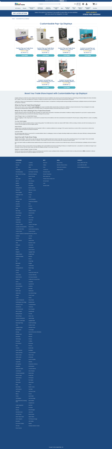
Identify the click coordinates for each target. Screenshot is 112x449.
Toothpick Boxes (32, 304)
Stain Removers (19, 412)
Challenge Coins (19, 194)
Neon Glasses (32, 370)
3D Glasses (31, 377)
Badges (30, 263)
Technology (18, 338)
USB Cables (31, 421)
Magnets (18, 251)
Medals (30, 238)
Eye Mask (30, 288)
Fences (17, 409)
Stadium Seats (32, 325)
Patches (17, 165)
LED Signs (18, 201)
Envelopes (18, 245)
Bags (30, 167)
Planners (30, 336)
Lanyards (18, 203)
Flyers (17, 247)
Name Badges (32, 409)
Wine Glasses (19, 213)
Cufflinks (30, 341)
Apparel (30, 222)
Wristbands (31, 290)
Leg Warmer (31, 284)
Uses (44, 183)
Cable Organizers (19, 405)
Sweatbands (31, 311)
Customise (24, 55)
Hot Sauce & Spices (33, 277)
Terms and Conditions (61, 167)
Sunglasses (18, 219)
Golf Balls (30, 389)
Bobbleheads (31, 302)
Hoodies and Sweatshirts (21, 226)
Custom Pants (19, 231)
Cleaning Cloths (19, 304)
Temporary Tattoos (33, 233)
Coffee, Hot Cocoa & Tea (34, 279)
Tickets (30, 297)
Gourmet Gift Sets (32, 274)
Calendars (31, 306)
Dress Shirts (31, 226)
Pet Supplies (18, 364)
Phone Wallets (19, 192)
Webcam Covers (32, 190)
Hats (17, 167)
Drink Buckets (31, 366)
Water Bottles (31, 213)
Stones (30, 393)
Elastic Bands (31, 414)
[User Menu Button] (83, 4)
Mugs (17, 208)
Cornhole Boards (19, 309)
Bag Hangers (18, 329)
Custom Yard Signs (33, 224)
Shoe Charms (31, 249)
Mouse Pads (18, 162)
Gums (17, 281)
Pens (30, 203)
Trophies (17, 265)
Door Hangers (32, 309)
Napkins (17, 183)
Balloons (30, 215)
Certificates (31, 265)
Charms (17, 348)
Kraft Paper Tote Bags (33, 171)
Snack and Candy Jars (33, 272)
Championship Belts (20, 373)
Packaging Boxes (19, 267)
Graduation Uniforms (33, 364)
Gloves (17, 238)
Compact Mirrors (32, 368)
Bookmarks (31, 348)
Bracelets (18, 421)
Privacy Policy (59, 162)
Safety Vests (18, 357)
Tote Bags (18, 169)
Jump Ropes (18, 370)
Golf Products (19, 389)
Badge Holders (19, 254)
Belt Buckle (18, 263)
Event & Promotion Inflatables (35, 332)
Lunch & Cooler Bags (20, 320)
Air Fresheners (19, 240)
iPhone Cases (19, 375)
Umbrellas (31, 281)
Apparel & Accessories (48, 8)
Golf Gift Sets (18, 414)
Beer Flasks (18, 386)
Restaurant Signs (19, 368)
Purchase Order (46, 171)
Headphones (31, 402)
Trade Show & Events (32, 8)
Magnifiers (18, 366)
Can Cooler (31, 217)
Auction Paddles (32, 359)
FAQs (44, 167)
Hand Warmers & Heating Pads (21, 401)
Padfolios (18, 235)
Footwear (31, 407)
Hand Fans (31, 219)
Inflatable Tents (32, 327)
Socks (30, 197)
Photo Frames (19, 428)
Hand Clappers (19, 419)
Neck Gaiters (18, 284)
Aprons (17, 181)
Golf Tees (18, 391)
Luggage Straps (19, 327)
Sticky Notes (31, 240)
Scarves (17, 258)
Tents (17, 325)
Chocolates (18, 274)
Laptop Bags (31, 318)
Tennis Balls (18, 359)
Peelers (30, 423)
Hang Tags (31, 261)
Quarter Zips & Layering (34, 229)
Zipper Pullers (31, 416)
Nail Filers (30, 405)
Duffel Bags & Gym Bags (21, 302)
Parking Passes (19, 313)
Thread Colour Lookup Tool (48, 178)
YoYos (30, 384)
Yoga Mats (18, 361)
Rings (17, 384)
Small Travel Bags (32, 322)
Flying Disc (18, 190)
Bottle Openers (32, 187)
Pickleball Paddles (19, 256)
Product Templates (47, 174)
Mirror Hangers (19, 311)
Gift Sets (17, 425)
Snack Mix (18, 279)
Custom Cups (19, 199)
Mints (30, 270)
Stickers (30, 178)
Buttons (30, 206)
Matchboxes (18, 306)
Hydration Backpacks (20, 318)
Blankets (30, 256)
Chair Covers (31, 295)
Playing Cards (19, 334)
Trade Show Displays (33, 201)
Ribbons (30, 192)
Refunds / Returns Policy (62, 165)
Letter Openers (19, 350)
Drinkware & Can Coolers (40, 8)
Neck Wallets (31, 400)
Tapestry (30, 334)
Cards (17, 297)
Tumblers (30, 208)
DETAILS (65, 0)
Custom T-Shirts (19, 224)
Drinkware (18, 206)
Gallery (44, 165)
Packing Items (19, 187)
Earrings (17, 332)
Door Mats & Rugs (32, 293)
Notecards (31, 245)
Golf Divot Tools (32, 391)
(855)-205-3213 (84, 162)
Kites (17, 345)
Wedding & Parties (67, 8)
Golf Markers (18, 398)
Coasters (31, 162)
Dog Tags (18, 341)
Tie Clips (30, 313)
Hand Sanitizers (19, 286)
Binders (17, 249)
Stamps (30, 338)
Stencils (17, 407)
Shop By (24, 8)
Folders (17, 295)
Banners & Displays (33, 174)
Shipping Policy (60, 169)
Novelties (95, 8)
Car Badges (31, 329)
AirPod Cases (18, 354)
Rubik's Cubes (32, 386)
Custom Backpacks (20, 300)
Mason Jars (31, 316)
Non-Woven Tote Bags (20, 174)
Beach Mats (31, 373)
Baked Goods (19, 277)
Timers (17, 396)
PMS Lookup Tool (46, 176)
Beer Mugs (18, 210)
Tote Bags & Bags (56, 8)
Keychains (31, 183)
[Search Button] (59, 4)
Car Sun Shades (32, 352)
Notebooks (31, 375)
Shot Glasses (31, 181)
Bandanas (18, 336)
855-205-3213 (77, 4)
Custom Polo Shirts (20, 229)
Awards (17, 270)
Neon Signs (18, 178)
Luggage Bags (32, 320)
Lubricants (31, 412)
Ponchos (30, 345)
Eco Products (18, 343)
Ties (16, 261)
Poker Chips (31, 354)
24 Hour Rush (46, 181)
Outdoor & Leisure (80, 8)
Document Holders (20, 423)
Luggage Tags (32, 251)
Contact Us (45, 169)
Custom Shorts (32, 231)
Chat (80, 4)
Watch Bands (18, 377)
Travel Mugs (18, 215)
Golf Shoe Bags (32, 398)
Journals (30, 235)
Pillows (17, 393)
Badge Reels (31, 254)
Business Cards (32, 242)
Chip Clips (18, 380)
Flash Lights (18, 382)
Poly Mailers (31, 185)
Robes (17, 197)
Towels (30, 194)
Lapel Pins (31, 165)
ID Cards (17, 217)
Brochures (31, 343)
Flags (17, 176)
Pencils (30, 258)
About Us (45, 162)
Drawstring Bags (19, 171)
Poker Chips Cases (20, 416)
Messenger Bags (19, 322)
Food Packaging (32, 199)
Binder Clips (18, 290)
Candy (17, 272)
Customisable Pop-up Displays (22, 18)
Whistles (30, 361)
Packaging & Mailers (87, 8)
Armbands (31, 357)
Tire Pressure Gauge (33, 419)
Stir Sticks (18, 288)
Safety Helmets (19, 352)
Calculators (31, 247)
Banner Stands (32, 176)
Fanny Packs (31, 300)
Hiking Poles (31, 382)
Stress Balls (18, 222)
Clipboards (18, 293)
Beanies (17, 185)
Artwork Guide (46, 185)
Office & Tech (74, 8)
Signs (62, 8)
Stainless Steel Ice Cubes (34, 425)
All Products (17, 8)
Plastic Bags (31, 267)
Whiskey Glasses (32, 210)
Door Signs (31, 380)
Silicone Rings (19, 316)
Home (13, 18)
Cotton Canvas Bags (33, 169)
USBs (17, 242)
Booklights (31, 350)
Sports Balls (31, 396)
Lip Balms (31, 286)
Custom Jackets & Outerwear (22, 233)
